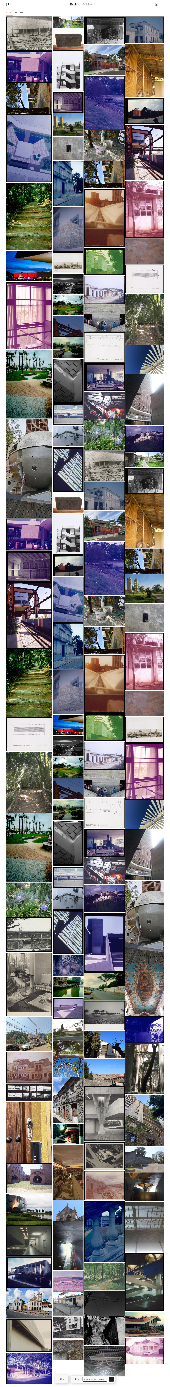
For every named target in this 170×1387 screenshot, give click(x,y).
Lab (15, 13)
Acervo (9, 13)
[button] (156, 4)
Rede (21, 13)
